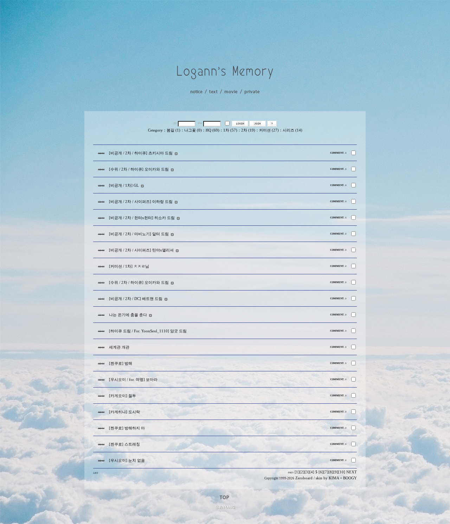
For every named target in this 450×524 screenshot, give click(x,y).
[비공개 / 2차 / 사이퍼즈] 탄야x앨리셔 (141, 250)
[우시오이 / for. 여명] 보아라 (133, 380)
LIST (95, 473)
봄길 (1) (173, 130)
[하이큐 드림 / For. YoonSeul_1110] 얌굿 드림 (148, 331)
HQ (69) (212, 130)
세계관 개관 (119, 347)
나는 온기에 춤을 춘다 (128, 315)
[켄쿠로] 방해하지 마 (127, 428)
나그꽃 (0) (193, 130)
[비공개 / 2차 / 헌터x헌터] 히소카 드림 (142, 218)
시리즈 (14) (292, 130)
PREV (291, 472)
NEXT (351, 472)
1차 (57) (230, 130)
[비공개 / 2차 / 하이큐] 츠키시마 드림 (141, 153)
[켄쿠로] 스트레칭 (124, 444)
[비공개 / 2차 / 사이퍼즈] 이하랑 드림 (141, 202)
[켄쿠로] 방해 (120, 363)
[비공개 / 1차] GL (124, 185)
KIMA (334, 478)
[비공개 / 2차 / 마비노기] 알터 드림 (139, 234)
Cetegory (155, 130)
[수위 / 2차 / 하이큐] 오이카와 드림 (139, 169)
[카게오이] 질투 (122, 396)
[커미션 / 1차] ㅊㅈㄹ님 (129, 266)
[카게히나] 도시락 (124, 412)
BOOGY (350, 478)
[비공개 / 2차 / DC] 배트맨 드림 (135, 299)
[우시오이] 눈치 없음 (127, 460)
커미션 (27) (269, 130)
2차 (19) (248, 130)
